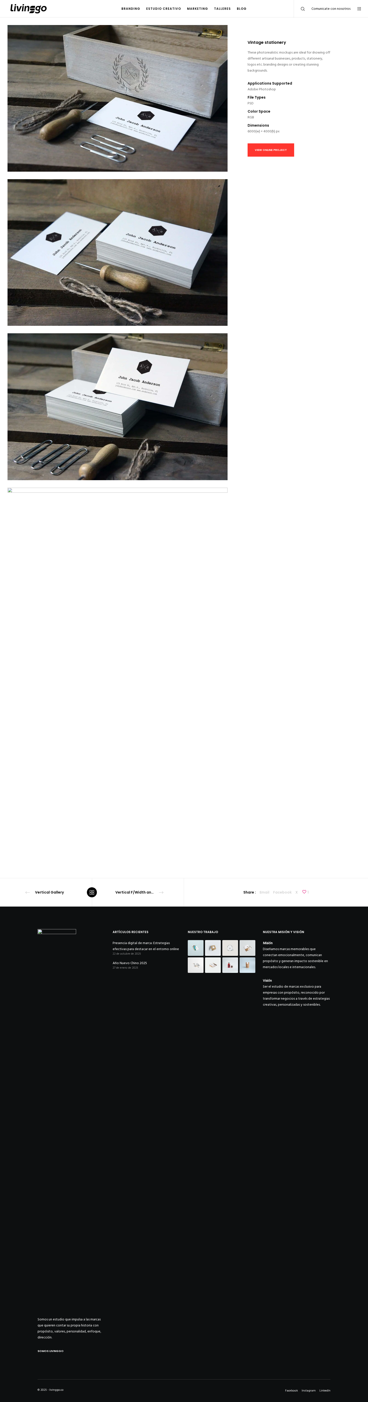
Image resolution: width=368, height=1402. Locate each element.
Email (264, 892)
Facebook (282, 892)
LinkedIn (324, 1390)
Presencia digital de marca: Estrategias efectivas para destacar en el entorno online (146, 946)
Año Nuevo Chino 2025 (130, 963)
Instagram (309, 1390)
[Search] (299, 9)
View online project (271, 150)
